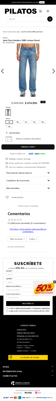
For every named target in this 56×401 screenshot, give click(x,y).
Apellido (9, 279)
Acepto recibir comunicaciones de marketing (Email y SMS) (29, 311)
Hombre (9, 31)
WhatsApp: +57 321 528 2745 (28, 336)
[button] (9, 122)
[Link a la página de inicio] (4, 32)
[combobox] (29, 19)
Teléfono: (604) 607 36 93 (26, 333)
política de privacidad (23, 308)
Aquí (41, 2)
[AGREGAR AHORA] (28, 147)
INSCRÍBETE (28, 304)
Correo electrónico (13, 294)
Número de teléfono (14, 286)
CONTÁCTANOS (28, 325)
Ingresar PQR (21, 329)
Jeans (14, 31)
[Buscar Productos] (49, 19)
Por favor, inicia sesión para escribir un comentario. (28, 230)
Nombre (9, 271)
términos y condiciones (42, 308)
